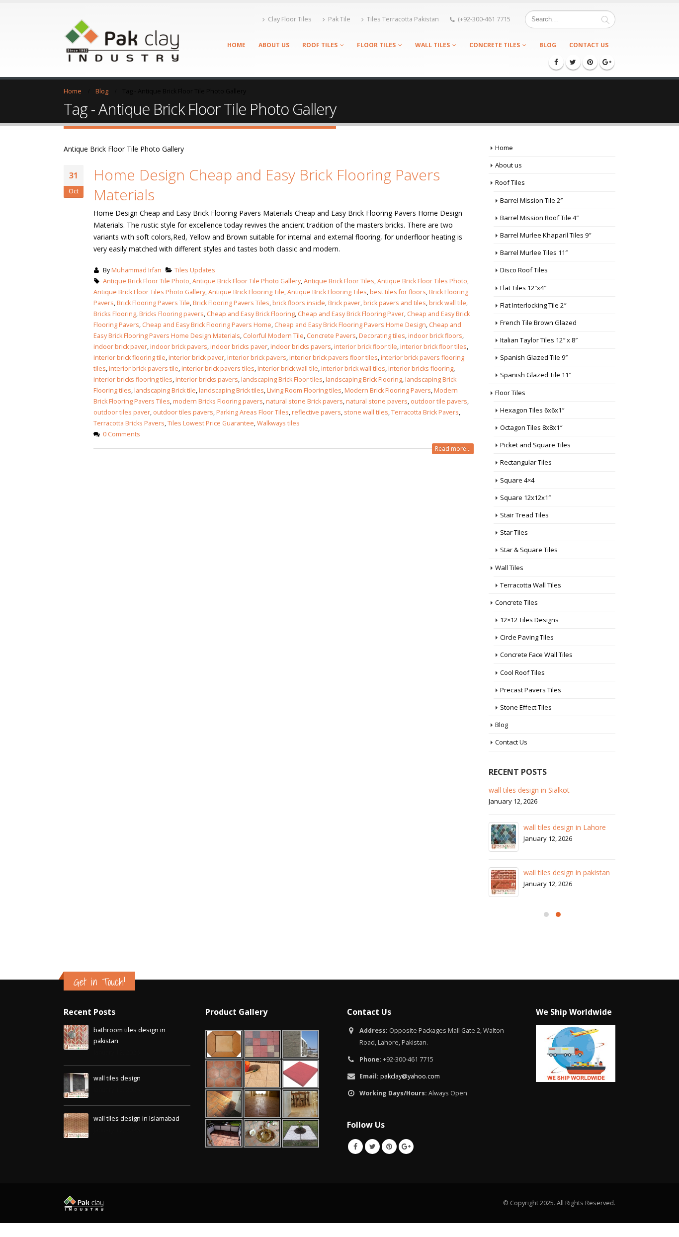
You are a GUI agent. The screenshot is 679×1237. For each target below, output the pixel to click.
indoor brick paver (120, 346)
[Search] (605, 19)
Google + (406, 1146)
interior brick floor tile (365, 346)
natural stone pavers (377, 401)
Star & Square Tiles (529, 549)
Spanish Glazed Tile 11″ (535, 374)
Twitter (372, 1146)
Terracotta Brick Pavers (425, 412)
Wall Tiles (432, 45)
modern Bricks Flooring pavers (218, 401)
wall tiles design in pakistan (566, 872)
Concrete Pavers (331, 335)
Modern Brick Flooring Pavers (387, 390)
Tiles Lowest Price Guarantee (211, 423)
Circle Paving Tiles (527, 637)
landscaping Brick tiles (231, 390)
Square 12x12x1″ (525, 497)
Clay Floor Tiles (290, 19)
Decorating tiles (382, 335)
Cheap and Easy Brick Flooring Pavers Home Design (350, 325)
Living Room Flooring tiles (304, 390)
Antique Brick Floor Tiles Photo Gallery (149, 292)
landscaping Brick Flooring (364, 379)
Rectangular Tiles (526, 462)
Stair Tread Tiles (524, 514)
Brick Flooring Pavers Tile (153, 303)
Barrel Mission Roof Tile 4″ (539, 217)
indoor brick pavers (178, 346)
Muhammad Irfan (136, 270)
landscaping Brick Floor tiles (282, 379)
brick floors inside (298, 303)
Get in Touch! (99, 982)
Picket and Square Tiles (535, 444)
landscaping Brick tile (165, 390)
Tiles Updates (194, 270)
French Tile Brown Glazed (538, 322)
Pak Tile (339, 19)
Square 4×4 (517, 480)
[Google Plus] (606, 62)
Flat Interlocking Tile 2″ (533, 305)
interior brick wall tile (287, 368)
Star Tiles (514, 532)
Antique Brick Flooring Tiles (327, 292)
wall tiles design (117, 1078)
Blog (547, 45)
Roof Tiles (320, 45)
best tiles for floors (398, 292)
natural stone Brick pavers (304, 401)
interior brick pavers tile (143, 368)
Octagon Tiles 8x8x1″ (531, 427)
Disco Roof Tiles (524, 269)
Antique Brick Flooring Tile (246, 292)
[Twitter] (573, 62)
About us (273, 45)
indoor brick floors (435, 335)
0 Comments (121, 434)
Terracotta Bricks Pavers (129, 423)
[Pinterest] (590, 62)
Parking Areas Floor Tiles (252, 412)
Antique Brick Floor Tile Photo (146, 281)
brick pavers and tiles (394, 303)
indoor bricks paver (238, 346)
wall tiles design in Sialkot (529, 790)
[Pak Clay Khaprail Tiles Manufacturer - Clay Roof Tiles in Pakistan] (121, 39)
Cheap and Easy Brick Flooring (251, 314)
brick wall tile (447, 303)
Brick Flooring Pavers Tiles (231, 303)
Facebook (355, 1146)
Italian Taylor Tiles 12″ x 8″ (539, 339)
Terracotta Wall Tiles (530, 584)
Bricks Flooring (114, 314)
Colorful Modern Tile (273, 335)
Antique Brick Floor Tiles (339, 281)
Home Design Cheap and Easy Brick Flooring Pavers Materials (266, 185)
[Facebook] (556, 62)
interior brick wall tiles (353, 368)
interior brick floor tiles (433, 346)
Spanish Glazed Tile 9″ (534, 357)
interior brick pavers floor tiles (333, 357)
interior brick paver (196, 357)
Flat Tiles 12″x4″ (523, 287)
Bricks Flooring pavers (171, 314)
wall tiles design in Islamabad (136, 1118)
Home (236, 45)
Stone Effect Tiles (526, 707)
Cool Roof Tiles (522, 672)
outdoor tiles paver (121, 412)
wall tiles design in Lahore (564, 827)
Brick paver (344, 303)
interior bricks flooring (420, 368)
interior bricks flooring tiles (132, 379)
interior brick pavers (256, 357)
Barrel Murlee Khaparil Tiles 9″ (545, 235)
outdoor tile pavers (439, 401)
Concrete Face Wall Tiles (536, 654)
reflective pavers (316, 412)
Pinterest (389, 1146)
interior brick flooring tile (129, 357)
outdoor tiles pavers (183, 412)
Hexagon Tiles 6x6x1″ (532, 410)
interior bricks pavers (206, 379)
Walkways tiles (278, 423)
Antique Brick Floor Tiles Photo (422, 281)
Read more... (453, 448)
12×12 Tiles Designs (529, 619)
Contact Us (588, 45)
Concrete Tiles (494, 45)
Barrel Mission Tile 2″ (531, 200)
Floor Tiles (376, 45)
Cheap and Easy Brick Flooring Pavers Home (206, 325)
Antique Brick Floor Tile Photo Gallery (246, 281)
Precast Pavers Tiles (530, 689)
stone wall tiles (366, 412)
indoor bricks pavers (300, 346)
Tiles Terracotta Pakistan (403, 19)
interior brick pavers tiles (218, 368)
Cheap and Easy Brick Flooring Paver (351, 314)
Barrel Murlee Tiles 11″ (534, 252)
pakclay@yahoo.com (410, 1076)
